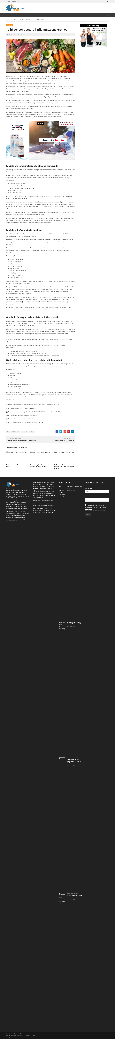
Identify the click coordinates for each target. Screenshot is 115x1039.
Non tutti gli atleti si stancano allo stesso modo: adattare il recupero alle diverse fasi (74, 760)
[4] (49, 250)
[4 (6, 415)
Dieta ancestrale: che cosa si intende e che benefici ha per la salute (64, 466)
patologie (31, 431)
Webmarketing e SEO (11, 1035)
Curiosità (9, 25)
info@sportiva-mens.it (12, 511)
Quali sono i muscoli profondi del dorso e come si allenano (74, 895)
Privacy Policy (9, 1037)
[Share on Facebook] (57, 431)
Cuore (8, 431)
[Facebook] (108, 1)
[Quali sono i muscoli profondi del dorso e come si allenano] (62, 960)
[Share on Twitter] (60, 431)
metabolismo (24, 431)
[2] (18, 218)
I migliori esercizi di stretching (64, 440)
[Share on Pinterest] (68, 431)
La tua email (88, 497)
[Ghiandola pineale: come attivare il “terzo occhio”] (40, 457)
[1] (24, 170)
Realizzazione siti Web (24, 1035)
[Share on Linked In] (72, 431)
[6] (43, 331)
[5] (23, 302)
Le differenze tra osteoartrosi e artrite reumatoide (22, 440)
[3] (51, 240)
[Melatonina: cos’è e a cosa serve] (16, 457)
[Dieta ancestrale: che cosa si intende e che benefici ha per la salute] (64, 457)
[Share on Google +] (65, 431)
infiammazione (15, 431)
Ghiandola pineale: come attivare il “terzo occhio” (38, 465)
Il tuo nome (88, 488)
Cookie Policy (17, 1037)
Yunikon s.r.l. (34, 1035)
